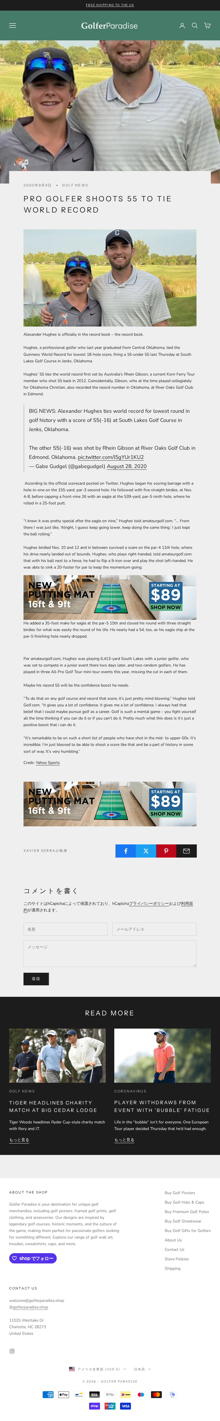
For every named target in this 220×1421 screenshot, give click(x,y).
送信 (36, 978)
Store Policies (177, 1259)
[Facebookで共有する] (126, 851)
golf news (75, 185)
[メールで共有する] (186, 851)
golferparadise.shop (30, 1307)
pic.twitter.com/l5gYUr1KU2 (111, 457)
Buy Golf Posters (180, 1193)
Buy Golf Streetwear (183, 1221)
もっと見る (19, 1140)
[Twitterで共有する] (146, 851)
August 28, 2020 (127, 466)
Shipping (172, 1268)
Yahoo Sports (48, 762)
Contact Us (174, 1249)
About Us (173, 1240)
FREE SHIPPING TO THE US (110, 5)
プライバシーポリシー (149, 903)
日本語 (139, 1369)
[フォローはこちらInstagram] (12, 1351)
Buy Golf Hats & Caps (184, 1202)
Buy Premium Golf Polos (187, 1211)
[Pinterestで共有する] (166, 851)
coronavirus (130, 1091)
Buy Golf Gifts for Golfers (188, 1230)
